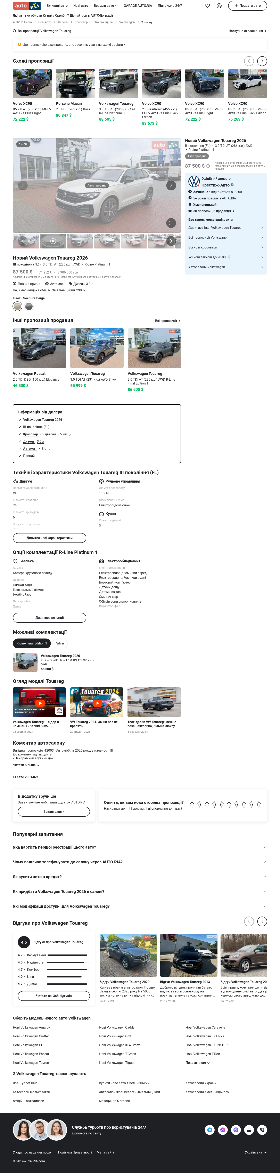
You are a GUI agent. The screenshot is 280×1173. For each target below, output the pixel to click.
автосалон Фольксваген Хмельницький (129, 1092)
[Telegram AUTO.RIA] (210, 1130)
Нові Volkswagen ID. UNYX (205, 1036)
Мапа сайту (106, 1152)
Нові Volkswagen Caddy (116, 1027)
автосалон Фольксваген (31, 1092)
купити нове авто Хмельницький (124, 1083)
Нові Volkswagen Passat (31, 1054)
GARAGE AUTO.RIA (138, 6)
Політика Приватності (75, 1152)
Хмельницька (103, 22)
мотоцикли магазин (114, 1101)
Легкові (63, 22)
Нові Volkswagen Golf (115, 1036)
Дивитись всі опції (49, 618)
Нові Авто (44, 22)
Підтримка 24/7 (170, 6)
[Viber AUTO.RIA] (236, 1130)
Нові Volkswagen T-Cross (117, 1054)
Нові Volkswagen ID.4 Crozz (119, 1045)
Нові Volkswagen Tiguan (117, 1063)
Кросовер (81, 22)
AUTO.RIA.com (22, 22)
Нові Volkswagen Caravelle (205, 1027)
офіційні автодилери (28, 1101)
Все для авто (104, 6)
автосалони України (201, 1083)
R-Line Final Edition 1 (32, 643)
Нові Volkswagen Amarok (31, 1027)
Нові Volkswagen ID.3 (28, 1045)
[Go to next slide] (175, 348)
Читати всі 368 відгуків (54, 996)
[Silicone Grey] (28, 306)
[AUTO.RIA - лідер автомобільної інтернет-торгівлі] (27, 6)
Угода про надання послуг (33, 1152)
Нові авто (80, 6)
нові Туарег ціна (25, 1083)
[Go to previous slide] (18, 348)
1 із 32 (23, 144)
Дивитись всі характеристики (50, 538)
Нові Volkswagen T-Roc (203, 1054)
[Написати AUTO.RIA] (249, 1130)
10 (258, 807)
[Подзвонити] (262, 1130)
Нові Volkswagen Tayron (31, 1063)
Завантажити (53, 812)
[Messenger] (223, 1130)
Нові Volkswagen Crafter (31, 1036)
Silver (60, 643)
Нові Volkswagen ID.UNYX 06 (207, 1045)
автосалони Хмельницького (207, 1092)
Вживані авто (57, 6)
